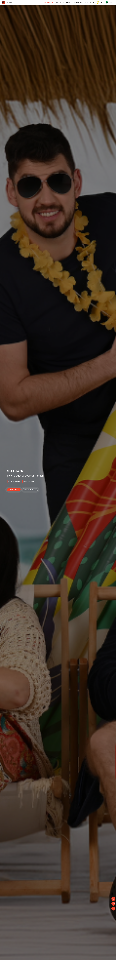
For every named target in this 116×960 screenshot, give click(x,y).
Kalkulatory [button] (78, 2)
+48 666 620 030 (49, 2)
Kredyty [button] (57, 2)
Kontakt (92, 2)
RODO (86, 2)
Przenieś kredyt (67, 2)
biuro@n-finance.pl (30, 489)
